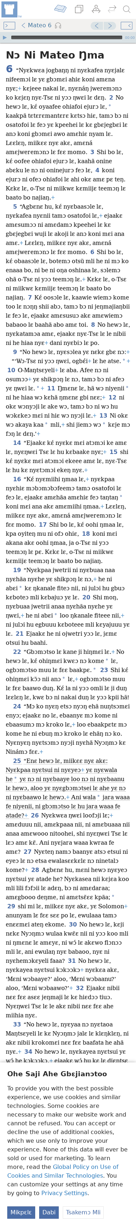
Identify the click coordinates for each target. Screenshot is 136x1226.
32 (80, 988)
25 (17, 760)
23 (104, 670)
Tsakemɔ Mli (83, 1212)
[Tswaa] (5, 37)
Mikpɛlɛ (21, 1212)
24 (17, 706)
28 (35, 870)
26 (35, 815)
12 (113, 397)
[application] (68, 37)
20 (86, 597)
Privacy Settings (64, 1193)
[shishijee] (10, 9)
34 (28, 1051)
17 (43, 524)
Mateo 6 (39, 25)
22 (17, 651)
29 (11, 906)
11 (51, 388)
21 (20, 633)
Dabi (48, 1212)
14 (17, 442)
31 (72, 960)
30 (73, 924)
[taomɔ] (127, 9)
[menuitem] (10, 9)
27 (28, 851)
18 (86, 533)
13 (103, 415)
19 (17, 570)
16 (17, 479)
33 (17, 1024)
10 (11, 370)
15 (114, 452)
